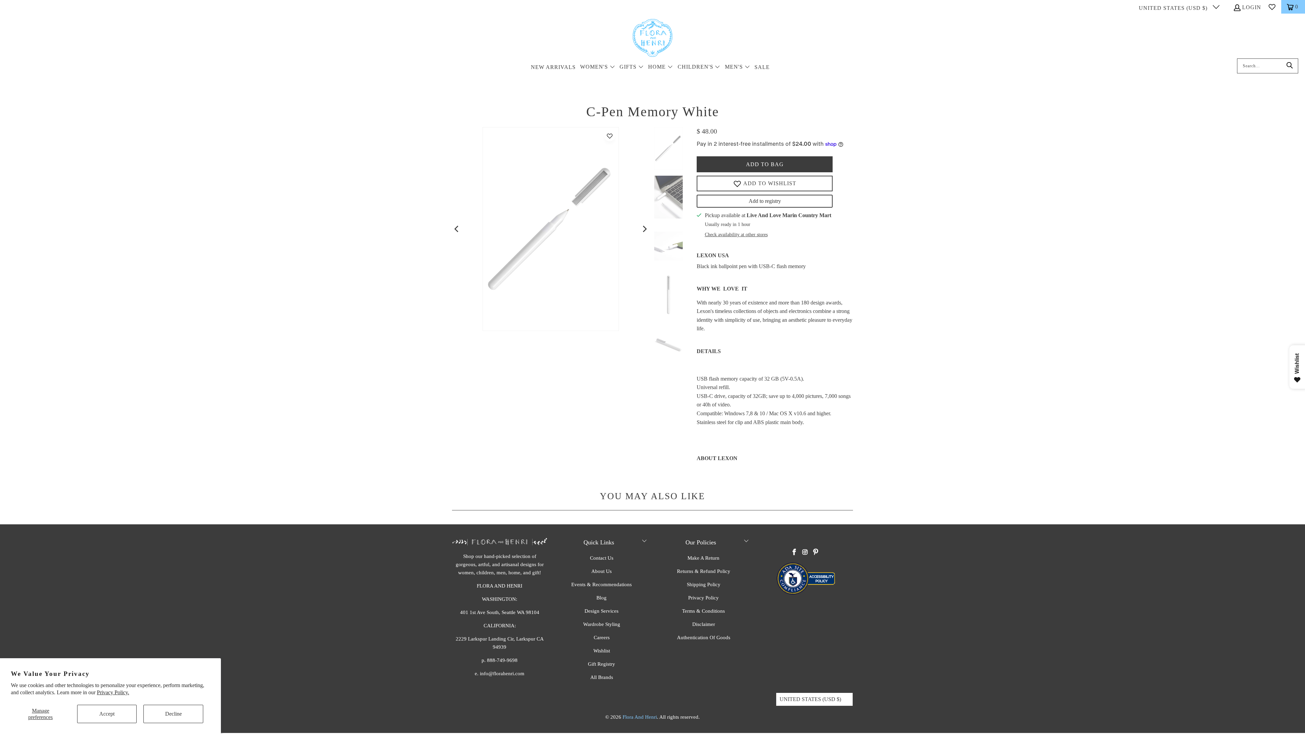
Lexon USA (713, 255)
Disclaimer (703, 624)
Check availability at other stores (736, 234)
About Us (601, 571)
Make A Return (703, 558)
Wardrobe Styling (601, 624)
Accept (107, 714)
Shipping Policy (703, 584)
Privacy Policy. (113, 692)
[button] (597, 67)
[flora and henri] (652, 38)
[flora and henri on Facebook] (794, 552)
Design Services (602, 611)
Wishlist (601, 650)
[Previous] (457, 229)
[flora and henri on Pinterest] (816, 552)
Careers (602, 637)
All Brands (601, 677)
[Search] (1289, 65)
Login (1251, 7)
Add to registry (765, 201)
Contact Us (601, 558)
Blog (601, 597)
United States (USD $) (1174, 8)
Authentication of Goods (703, 637)
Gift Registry (601, 664)
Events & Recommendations (601, 584)
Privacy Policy (703, 597)
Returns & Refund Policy (703, 571)
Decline (173, 714)
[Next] (644, 229)
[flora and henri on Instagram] (805, 552)
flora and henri (640, 717)
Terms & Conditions (703, 611)
